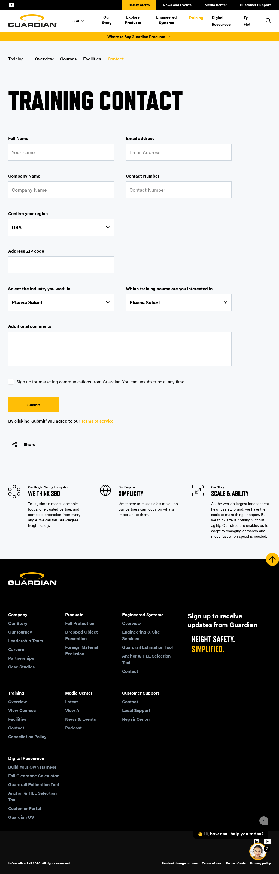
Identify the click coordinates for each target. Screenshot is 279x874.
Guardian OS (21, 817)
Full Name (18, 138)
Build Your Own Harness (32, 767)
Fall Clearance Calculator (33, 775)
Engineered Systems (166, 19)
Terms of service (97, 421)
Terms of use (211, 863)
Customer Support (255, 4)
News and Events (177, 4)
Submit (33, 404)
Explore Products (133, 19)
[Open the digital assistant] (258, 851)
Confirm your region (28, 213)
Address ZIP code (26, 251)
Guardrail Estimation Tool (147, 647)
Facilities (92, 59)
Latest (71, 701)
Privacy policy (260, 863)
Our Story (106, 19)
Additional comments (29, 326)
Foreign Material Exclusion (81, 650)
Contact (116, 59)
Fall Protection (79, 623)
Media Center (216, 4)
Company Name (24, 176)
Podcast (73, 728)
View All (73, 710)
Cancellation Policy (27, 736)
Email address (140, 138)
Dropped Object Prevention (81, 635)
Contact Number (142, 176)
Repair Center (136, 719)
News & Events (80, 719)
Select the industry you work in (39, 288)
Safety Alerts (139, 4)
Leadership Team (25, 640)
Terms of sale (236, 863)
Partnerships (21, 658)
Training (196, 17)
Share (29, 444)
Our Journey (20, 632)
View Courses (22, 710)
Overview (44, 59)
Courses (68, 59)
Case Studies (21, 667)
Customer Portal (24, 808)
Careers (16, 649)
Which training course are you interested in (169, 288)
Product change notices (180, 863)
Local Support (136, 710)
